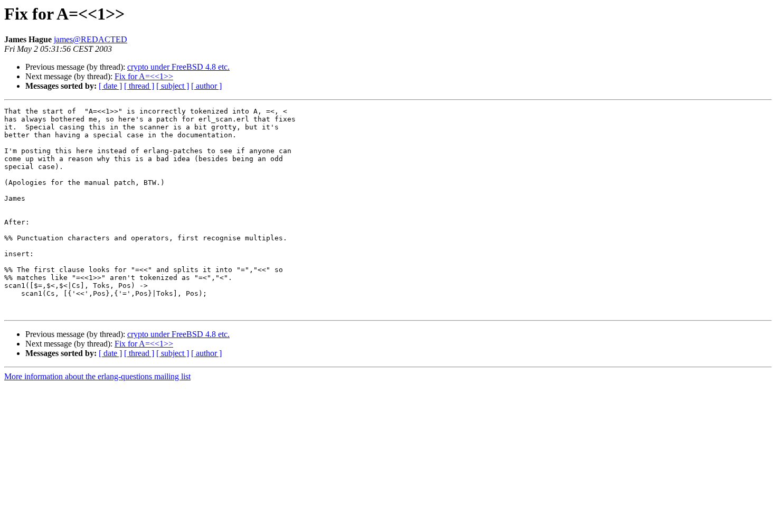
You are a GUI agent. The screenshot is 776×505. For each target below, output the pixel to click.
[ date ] (110, 85)
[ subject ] (172, 85)
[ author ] (206, 85)
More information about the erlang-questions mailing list (97, 376)
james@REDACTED (90, 39)
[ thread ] (139, 85)
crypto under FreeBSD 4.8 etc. (178, 66)
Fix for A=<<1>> (144, 76)
